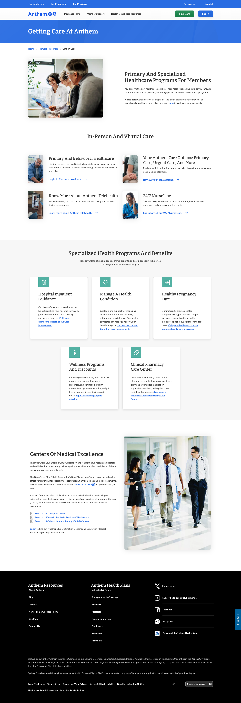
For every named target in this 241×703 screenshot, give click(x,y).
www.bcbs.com (83, 484)
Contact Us (34, 626)
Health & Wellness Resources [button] (126, 13)
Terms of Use (53, 684)
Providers (97, 640)
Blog (31, 597)
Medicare (96, 604)
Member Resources (49, 48)
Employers (97, 626)
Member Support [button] (96, 13)
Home (31, 48)
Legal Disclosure (36, 684)
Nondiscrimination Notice (130, 684)
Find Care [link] (184, 13)
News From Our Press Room (43, 611)
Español (209, 3)
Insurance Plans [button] (72, 13)
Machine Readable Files (72, 690)
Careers (33, 604)
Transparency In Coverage (105, 597)
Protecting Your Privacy (75, 684)
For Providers (80, 5)
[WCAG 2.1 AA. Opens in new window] (173, 684)
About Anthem (36, 590)
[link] (42, 14)
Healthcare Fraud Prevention (43, 690)
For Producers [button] (58, 3)
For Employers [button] (36, 3)
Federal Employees (101, 618)
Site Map (33, 618)
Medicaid (96, 611)
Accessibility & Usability (102, 684)
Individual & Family (101, 590)
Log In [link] (205, 13)
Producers (97, 633)
